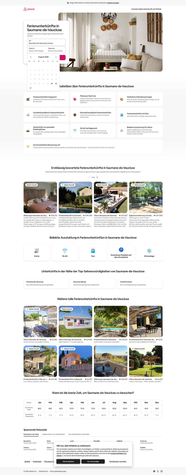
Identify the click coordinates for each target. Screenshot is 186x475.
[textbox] (37, 51)
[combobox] (46, 43)
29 (52, 84)
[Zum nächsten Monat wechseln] (56, 57)
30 (56, 84)
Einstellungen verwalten (117, 461)
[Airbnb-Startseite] (29, 9)
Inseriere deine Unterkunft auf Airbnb (146, 9)
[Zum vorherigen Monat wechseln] (31, 57)
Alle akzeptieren (68, 461)
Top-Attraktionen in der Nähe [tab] (78, 434)
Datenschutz (43, 471)
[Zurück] (89, 177)
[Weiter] (97, 177)
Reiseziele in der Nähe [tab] (31, 434)
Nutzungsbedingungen (58, 471)
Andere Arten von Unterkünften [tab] (53, 434)
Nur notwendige (93, 461)
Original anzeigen (113, 3)
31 (30, 88)
